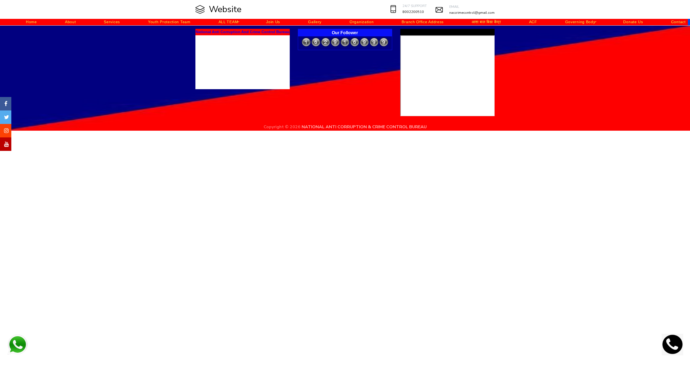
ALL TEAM (228, 22)
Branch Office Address (423, 22)
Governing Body (580, 22)
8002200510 (413, 11)
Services (112, 22)
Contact (678, 22)
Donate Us (633, 22)
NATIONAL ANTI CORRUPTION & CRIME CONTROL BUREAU (364, 127)
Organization (362, 22)
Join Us (273, 22)
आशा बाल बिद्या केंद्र (486, 22)
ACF (533, 22)
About (70, 22)
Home (31, 22)
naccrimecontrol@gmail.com (472, 12)
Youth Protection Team (169, 22)
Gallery (315, 22)
